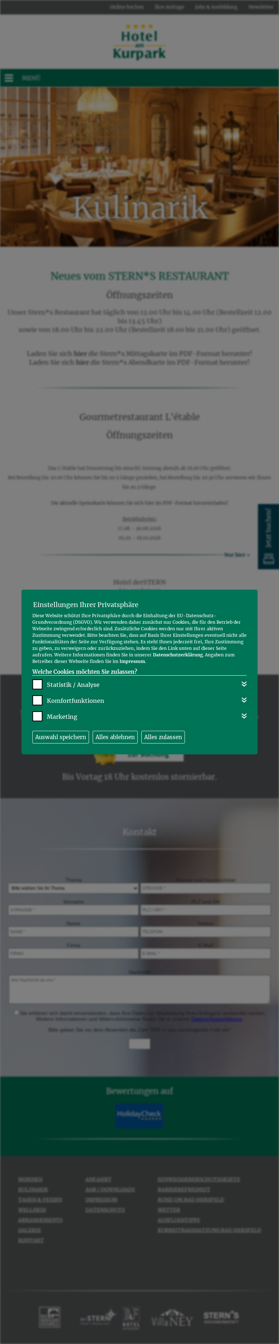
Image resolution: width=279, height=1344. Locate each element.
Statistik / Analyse (73, 684)
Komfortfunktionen (75, 700)
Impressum (132, 661)
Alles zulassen (163, 737)
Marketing (62, 716)
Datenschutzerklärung (178, 654)
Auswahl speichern (60, 737)
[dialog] (139, 672)
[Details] (244, 684)
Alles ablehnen (115, 737)
